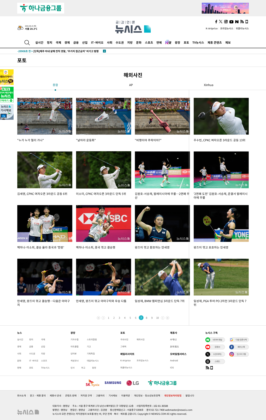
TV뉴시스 (198, 42)
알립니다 (189, 395)
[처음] (99, 317)
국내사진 (124, 339)
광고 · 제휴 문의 (38, 395)
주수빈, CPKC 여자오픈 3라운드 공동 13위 (219, 140)
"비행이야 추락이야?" (148, 140)
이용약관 (125, 395)
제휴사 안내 (55, 395)
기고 (89, 346)
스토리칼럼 (92, 339)
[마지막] (167, 317)
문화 (139, 42)
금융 (76, 42)
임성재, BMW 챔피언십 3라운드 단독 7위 (160, 301)
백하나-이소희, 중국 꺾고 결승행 (95, 247)
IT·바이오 (97, 42)
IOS (172, 367)
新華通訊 (174, 346)
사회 (109, 42)
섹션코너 (75, 360)
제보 (228, 42)
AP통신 (173, 339)
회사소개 (21, 395)
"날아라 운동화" (86, 140)
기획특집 (91, 353)
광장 (177, 42)
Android (174, 360)
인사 (73, 367)
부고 (83, 367)
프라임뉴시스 (226, 28)
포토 (186, 42)
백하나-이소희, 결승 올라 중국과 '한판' (40, 247)
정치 (49, 42)
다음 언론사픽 (241, 339)
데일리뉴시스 (93, 360)
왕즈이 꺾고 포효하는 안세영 (211, 247)
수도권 (120, 42)
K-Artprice (212, 28)
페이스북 (241, 346)
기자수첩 (75, 339)
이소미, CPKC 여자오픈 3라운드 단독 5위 (101, 193)
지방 (130, 42)
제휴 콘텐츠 (215, 42)
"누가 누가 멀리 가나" (30, 140)
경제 (67, 42)
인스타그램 (241, 354)
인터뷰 (74, 353)
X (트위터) (217, 354)
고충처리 (100, 395)
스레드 (217, 361)
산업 (85, 42)
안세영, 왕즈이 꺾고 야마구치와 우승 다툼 (101, 301)
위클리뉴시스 (242, 28)
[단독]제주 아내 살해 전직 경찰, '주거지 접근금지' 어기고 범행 (58, 51)
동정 (94, 367)
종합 (55, 85)
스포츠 (149, 42)
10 (157, 317)
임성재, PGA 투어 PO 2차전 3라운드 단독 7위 (220, 303)
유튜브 (217, 346)
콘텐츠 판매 (71, 395)
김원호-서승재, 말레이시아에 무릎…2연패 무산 (162, 195)
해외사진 (141, 339)
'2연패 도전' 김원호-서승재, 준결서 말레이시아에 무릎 (221, 195)
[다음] (162, 317)
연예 (159, 42)
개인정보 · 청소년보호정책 (147, 395)
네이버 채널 (217, 339)
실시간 (39, 42)
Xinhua (208, 85)
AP (131, 85)
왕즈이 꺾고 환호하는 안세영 (152, 247)
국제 (58, 42)
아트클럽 (75, 346)
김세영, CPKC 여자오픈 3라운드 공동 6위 (42, 193)
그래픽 (123, 346)
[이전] (103, 317)
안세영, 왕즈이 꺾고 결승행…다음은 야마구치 (43, 303)
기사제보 (113, 395)
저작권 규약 (86, 395)
